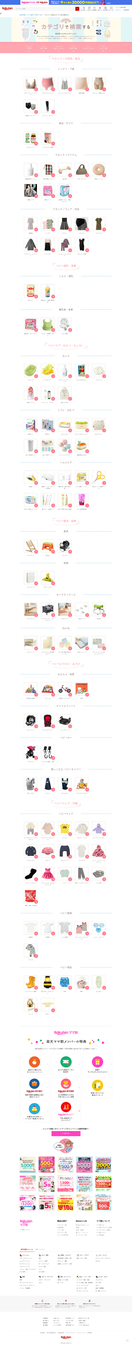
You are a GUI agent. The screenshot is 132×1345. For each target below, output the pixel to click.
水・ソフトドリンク (44, 1264)
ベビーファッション (25, 1266)
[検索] (77, 9)
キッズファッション (25, 1264)
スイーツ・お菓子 (43, 1261)
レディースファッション (26, 1258)
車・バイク (60, 1282)
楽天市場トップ (24, 15)
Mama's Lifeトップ (82, 1225)
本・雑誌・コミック (101, 1291)
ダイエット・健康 (62, 1261)
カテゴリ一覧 (62, 1232)
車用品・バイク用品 (63, 1280)
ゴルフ (40, 1282)
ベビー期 (60, 1230)
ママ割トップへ (25, 1229)
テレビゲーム (99, 1280)
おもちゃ (98, 1261)
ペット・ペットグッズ (82, 1285)
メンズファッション (25, 1261)
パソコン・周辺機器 (25, 1288)
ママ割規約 (100, 1235)
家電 (21, 1280)
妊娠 (77, 1227)
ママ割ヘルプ (101, 1232)
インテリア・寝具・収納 (83, 1280)
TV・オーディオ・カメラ (26, 1282)
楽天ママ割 (34, 15)
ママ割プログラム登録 (104, 1227)
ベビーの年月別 (62, 1235)
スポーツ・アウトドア (44, 1280)
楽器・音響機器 (100, 1288)
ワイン (40, 1269)
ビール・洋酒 (42, 1266)
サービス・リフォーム (82, 1291)
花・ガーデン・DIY (82, 1288)
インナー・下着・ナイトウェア (28, 1269)
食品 (40, 1258)
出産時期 (60, 1227)
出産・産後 (80, 1230)
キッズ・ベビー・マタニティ (103, 1258)
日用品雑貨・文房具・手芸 (65, 1258)
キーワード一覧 (81, 1235)
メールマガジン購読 (103, 1230)
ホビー (97, 1285)
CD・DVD (98, 1282)
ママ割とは (100, 1225)
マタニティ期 (62, 1225)
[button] (89, 9)
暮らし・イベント (82, 1232)
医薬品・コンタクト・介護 (65, 1264)
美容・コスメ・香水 (82, 1258)
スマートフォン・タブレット (27, 1285)
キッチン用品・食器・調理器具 (85, 1282)
